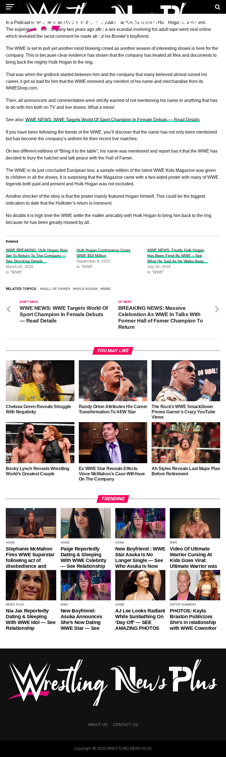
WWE (107, 289)
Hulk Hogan (86, 289)
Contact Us (125, 724)
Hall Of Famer (56, 289)
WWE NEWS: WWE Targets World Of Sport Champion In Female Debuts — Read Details (112, 119)
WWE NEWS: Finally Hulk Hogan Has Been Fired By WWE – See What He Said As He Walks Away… (177, 255)
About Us (97, 724)
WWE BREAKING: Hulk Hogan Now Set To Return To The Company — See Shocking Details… (37, 255)
